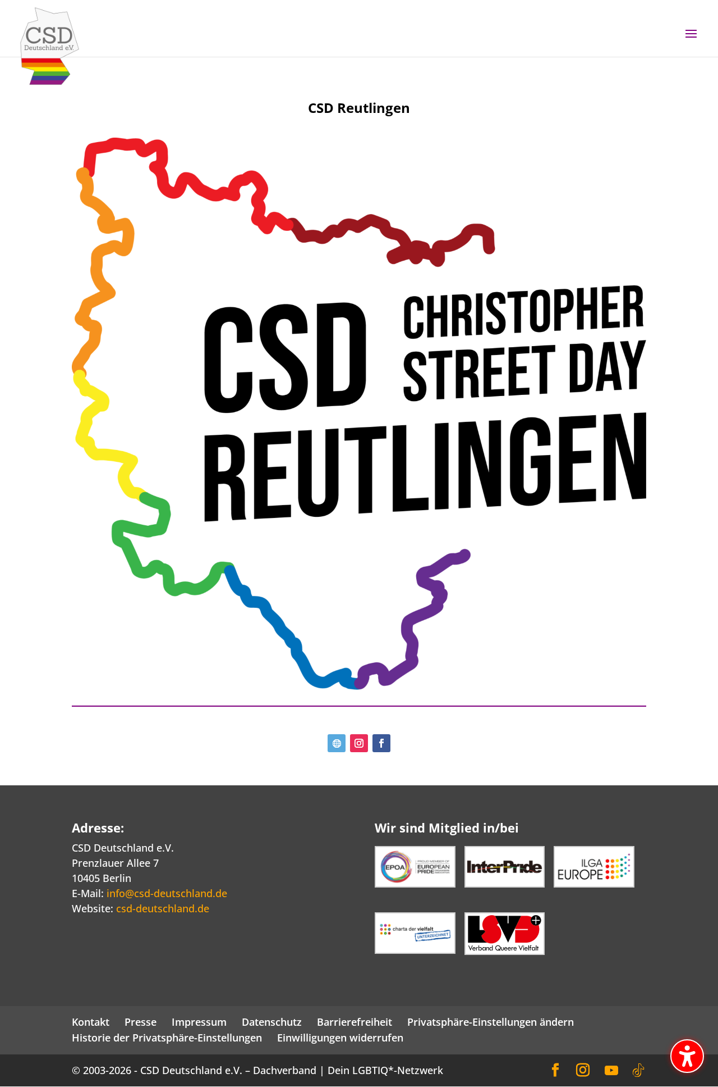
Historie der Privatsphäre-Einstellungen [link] (167, 1037)
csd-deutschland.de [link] (162, 908)
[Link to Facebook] (555, 1070)
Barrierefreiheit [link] (354, 1022)
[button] (691, 41)
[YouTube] (611, 1070)
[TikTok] (638, 1070)
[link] (50, 45)
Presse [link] (141, 1022)
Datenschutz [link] (272, 1022)
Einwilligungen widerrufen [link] (340, 1037)
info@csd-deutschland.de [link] (167, 893)
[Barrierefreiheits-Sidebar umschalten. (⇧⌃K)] (687, 1056)
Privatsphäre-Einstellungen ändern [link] (490, 1022)
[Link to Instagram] (583, 1070)
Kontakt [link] (90, 1022)
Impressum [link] (199, 1022)
